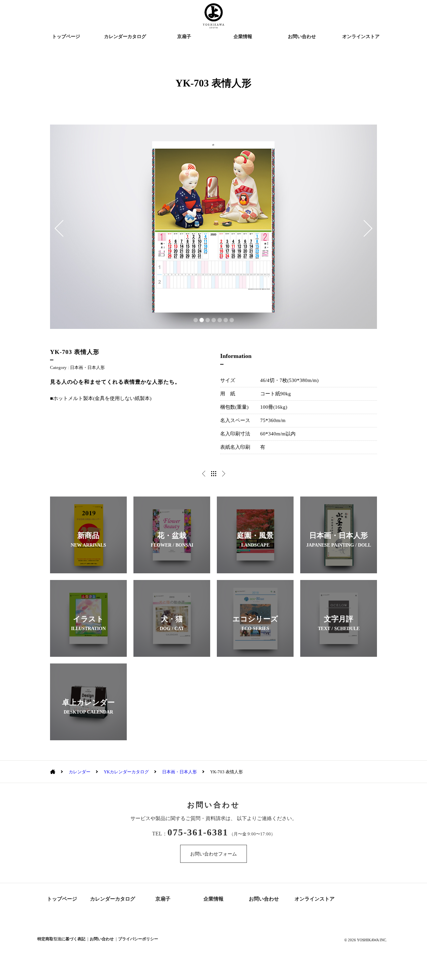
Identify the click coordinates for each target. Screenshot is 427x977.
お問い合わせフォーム (213, 853)
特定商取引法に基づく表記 (61, 939)
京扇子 (184, 36)
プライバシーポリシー (138, 939)
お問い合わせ (302, 36)
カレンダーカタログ (125, 36)
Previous (59, 228)
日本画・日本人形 (87, 367)
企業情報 (243, 36)
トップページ (66, 36)
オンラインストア (361, 36)
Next (368, 228)
